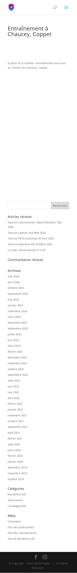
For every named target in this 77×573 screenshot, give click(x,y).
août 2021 (14, 432)
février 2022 (15, 403)
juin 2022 (13, 386)
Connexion (14, 521)
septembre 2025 (18, 293)
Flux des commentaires (22, 533)
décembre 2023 (17, 322)
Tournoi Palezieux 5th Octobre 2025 (30, 244)
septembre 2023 (18, 328)
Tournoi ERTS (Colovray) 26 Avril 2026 (31, 238)
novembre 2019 (17, 473)
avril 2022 (14, 398)
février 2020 (15, 456)
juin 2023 (13, 340)
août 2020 (14, 444)
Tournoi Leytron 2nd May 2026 (27, 233)
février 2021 (15, 438)
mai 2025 (13, 299)
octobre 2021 (16, 421)
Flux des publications (21, 527)
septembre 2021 (18, 427)
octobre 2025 (16, 288)
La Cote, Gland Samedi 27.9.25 (27, 250)
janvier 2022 (15, 409)
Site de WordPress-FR (21, 538)
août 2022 (14, 380)
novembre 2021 (17, 415)
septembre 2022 (18, 374)
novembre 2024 (17, 311)
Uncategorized (17, 506)
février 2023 (15, 351)
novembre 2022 (17, 363)
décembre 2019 (17, 467)
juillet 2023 (14, 334)
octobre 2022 (16, 369)
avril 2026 (14, 282)
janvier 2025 (15, 305)
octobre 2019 (16, 479)
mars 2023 (14, 346)
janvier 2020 (15, 461)
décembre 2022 (17, 357)
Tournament (15, 500)
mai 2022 (13, 392)
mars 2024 (14, 317)
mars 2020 (14, 450)
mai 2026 (13, 276)
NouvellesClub (17, 494)
